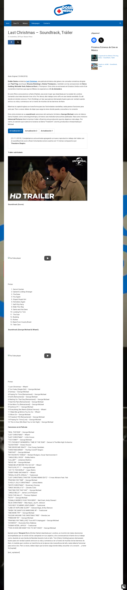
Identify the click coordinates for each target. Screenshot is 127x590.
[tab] (15, 131)
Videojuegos (35, 23)
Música (25, 23)
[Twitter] (18, 42)
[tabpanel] (48, 141)
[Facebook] (11, 42)
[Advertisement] (47, 59)
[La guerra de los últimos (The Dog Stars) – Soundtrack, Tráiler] (94, 60)
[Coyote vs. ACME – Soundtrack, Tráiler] (94, 69)
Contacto (47, 23)
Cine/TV (16, 23)
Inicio (7, 23)
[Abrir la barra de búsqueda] (120, 23)
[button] (123, 586)
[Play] (47, 178)
